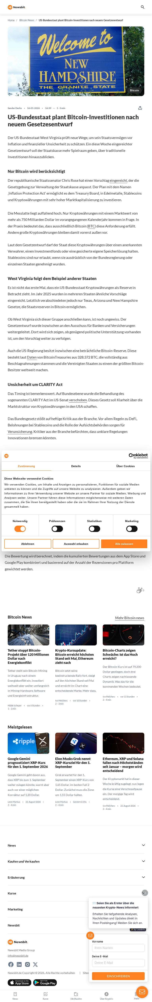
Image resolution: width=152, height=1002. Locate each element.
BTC (91, 226)
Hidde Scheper (15, 706)
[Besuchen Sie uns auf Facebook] (11, 964)
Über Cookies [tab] (125, 466)
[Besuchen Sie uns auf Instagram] (27, 964)
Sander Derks (15, 108)
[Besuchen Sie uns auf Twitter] (35, 964)
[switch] (57, 529)
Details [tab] (76, 466)
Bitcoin (134, 90)
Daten (32, 357)
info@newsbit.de (18, 955)
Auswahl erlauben (76, 543)
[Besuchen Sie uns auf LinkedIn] (19, 964)
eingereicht (118, 180)
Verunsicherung (20, 431)
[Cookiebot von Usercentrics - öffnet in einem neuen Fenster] (130, 456)
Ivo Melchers (61, 701)
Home (11, 20)
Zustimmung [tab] (26, 466)
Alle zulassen (124, 543)
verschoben (78, 400)
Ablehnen (27, 543)
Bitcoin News (26, 20)
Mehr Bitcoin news (129, 618)
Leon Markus (14, 802)
